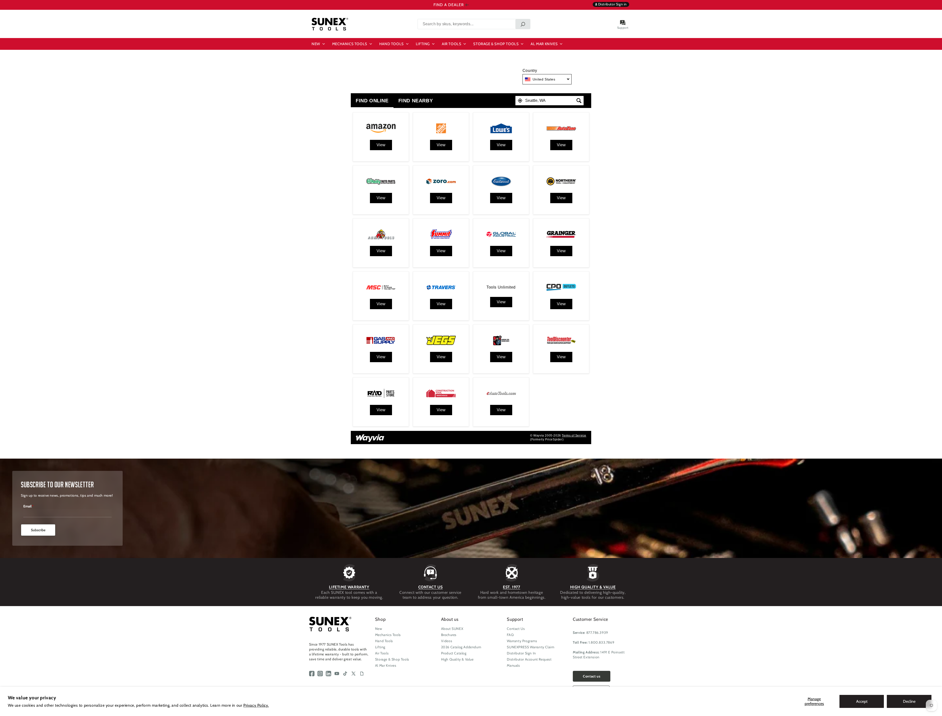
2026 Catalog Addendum (461, 647)
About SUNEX (452, 628)
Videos (446, 641)
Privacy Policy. (256, 705)
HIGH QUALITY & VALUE (593, 587)
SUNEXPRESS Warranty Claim (530, 647)
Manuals (513, 665)
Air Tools (382, 653)
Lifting (380, 647)
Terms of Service (574, 435)
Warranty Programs (522, 641)
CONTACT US (430, 587)
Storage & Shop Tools (392, 659)
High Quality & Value (457, 659)
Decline (909, 701)
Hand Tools (384, 641)
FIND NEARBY (415, 100)
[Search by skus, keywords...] (522, 24)
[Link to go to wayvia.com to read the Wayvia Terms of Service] (370, 436)
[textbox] (549, 101)
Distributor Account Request (529, 659)
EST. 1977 (511, 587)
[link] (381, 145)
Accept (861, 701)
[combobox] (474, 24)
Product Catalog (454, 653)
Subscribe (38, 530)
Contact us (591, 676)
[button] (319, 44)
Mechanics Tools (388, 635)
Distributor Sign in (612, 4)
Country (530, 71)
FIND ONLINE (372, 100)
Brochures (449, 635)
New (378, 628)
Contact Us (516, 628)
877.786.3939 (597, 632)
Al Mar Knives (385, 665)
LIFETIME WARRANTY (349, 587)
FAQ (510, 635)
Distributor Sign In (521, 653)
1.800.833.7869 (601, 642)
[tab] (372, 100)
